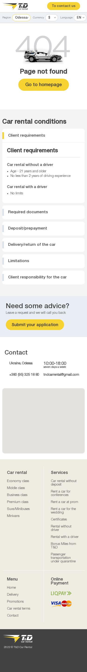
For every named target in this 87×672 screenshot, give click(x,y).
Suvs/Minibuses (18, 509)
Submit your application (35, 325)
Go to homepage (43, 85)
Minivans (13, 516)
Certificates (59, 519)
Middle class (16, 488)
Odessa (21, 17)
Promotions (15, 601)
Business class (17, 495)
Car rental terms (18, 608)
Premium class (17, 502)
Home (11, 587)
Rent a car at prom (64, 502)
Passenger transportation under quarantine (63, 558)
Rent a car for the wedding (63, 510)
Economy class (18, 481)
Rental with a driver (65, 537)
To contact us (63, 6)
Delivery (13, 594)
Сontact (13, 615)
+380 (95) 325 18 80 (24, 374)
